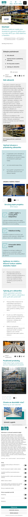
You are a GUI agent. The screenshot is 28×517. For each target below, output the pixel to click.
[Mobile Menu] (25, 3)
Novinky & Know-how (7, 43)
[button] (15, 76)
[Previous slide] (4, 398)
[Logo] (4, 3)
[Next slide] (9, 200)
